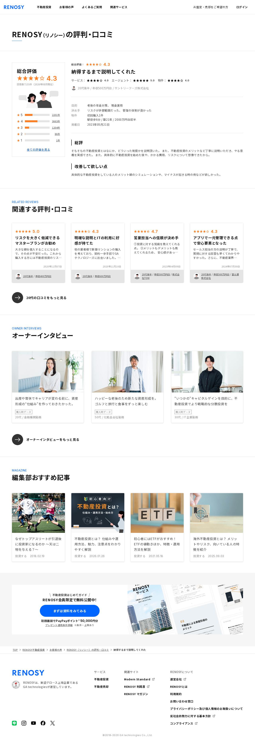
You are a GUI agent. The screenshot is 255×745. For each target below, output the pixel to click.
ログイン (242, 7)
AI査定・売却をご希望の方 (210, 7)
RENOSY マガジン (136, 694)
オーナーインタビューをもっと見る (52, 439)
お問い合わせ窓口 (181, 701)
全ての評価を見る (38, 150)
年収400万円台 (43, 276)
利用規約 (176, 694)
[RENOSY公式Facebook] (43, 723)
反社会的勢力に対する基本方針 (190, 716)
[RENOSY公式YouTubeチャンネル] (33, 723)
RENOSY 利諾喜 (134, 687)
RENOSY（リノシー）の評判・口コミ (88, 649)
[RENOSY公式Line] (14, 723)
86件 (57, 134)
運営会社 (176, 679)
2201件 (56, 115)
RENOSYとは (179, 687)
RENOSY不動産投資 (34, 649)
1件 (58, 140)
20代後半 (84, 88)
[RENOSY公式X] (52, 723)
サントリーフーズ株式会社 (132, 88)
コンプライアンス (181, 723)
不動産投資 (101, 679)
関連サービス (119, 7)
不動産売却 (101, 687)
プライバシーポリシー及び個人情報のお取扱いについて (206, 709)
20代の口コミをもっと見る (46, 297)
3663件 (56, 121)
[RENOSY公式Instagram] (24, 723)
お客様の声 (56, 649)
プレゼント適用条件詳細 (59, 625)
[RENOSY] (45, 673)
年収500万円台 (102, 88)
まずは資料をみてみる (69, 610)
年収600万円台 (103, 276)
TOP (15, 649)
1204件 (56, 127)
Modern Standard (137, 679)
